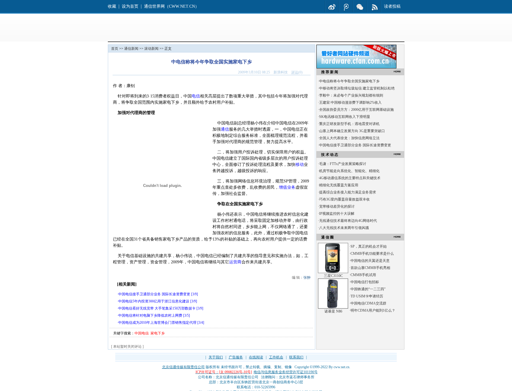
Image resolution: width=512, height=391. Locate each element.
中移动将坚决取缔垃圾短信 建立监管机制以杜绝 (357, 88)
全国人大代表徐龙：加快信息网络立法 (349, 138)
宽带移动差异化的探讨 (337, 206)
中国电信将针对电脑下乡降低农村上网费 (150, 315)
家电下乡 (158, 333)
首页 (114, 49)
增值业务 (287, 187)
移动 (299, 164)
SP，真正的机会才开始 (369, 246)
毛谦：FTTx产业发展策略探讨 (342, 164)
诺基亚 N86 (333, 311)
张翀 (307, 277)
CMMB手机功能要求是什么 (372, 253)
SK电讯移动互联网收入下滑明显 (344, 117)
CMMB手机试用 (363, 275)
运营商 (235, 262)
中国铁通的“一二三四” (368, 289)
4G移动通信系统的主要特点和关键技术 (349, 178)
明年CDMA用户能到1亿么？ (373, 310)
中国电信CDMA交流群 (368, 303)
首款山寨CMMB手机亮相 (370, 268)
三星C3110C (333, 276)
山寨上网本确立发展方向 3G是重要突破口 (352, 131)
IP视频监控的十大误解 (336, 213)
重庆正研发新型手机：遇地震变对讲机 (349, 124)
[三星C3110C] (333, 272)
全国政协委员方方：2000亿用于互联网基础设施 (356, 110)
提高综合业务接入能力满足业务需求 (347, 192)
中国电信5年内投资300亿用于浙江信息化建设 (153, 301)
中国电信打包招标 (365, 282)
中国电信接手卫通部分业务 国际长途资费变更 (154, 294)
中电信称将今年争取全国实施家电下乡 (349, 81)
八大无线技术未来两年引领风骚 (344, 228)
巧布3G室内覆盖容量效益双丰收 (344, 199)
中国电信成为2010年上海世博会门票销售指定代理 (157, 323)
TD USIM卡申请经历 (367, 296)
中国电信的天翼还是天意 (370, 261)
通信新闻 (131, 49)
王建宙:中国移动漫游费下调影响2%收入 (350, 102)
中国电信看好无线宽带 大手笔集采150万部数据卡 (157, 308)
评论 (294, 72)
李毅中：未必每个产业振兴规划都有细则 (351, 95)
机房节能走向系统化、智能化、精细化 (349, 171)
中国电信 (142, 333)
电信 (196, 96)
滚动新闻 (151, 49)
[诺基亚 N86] (333, 307)
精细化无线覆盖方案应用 (338, 185)
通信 (225, 129)
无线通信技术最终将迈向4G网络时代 (348, 221)
